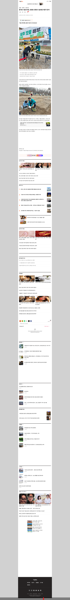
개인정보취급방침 (35, 593)
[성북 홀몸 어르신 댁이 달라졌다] (21, 428)
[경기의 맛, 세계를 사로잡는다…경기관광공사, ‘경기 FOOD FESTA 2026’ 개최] (21, 357)
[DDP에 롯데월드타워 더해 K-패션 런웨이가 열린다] (21, 398)
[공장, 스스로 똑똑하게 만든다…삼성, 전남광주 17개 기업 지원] (21, 403)
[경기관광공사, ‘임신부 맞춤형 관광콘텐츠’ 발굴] (21, 352)
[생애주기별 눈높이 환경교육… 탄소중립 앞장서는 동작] (21, 445)
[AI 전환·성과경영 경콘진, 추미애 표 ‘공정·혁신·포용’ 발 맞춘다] (21, 363)
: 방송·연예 (22, 491)
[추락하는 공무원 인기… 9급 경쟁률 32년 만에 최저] (21, 476)
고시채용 (20, 466)
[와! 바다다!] (21, 392)
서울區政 (20, 424)
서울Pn (20, 7)
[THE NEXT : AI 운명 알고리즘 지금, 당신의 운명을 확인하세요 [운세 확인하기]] (35, 155)
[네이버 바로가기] (38, 590)
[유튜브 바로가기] (34, 590)
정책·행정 (20, 342)
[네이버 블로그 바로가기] (41, 590)
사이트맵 (39, 593)
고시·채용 (41, 582)
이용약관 (31, 593)
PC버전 (42, 593)
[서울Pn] (21, 1)
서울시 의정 (27, 7)
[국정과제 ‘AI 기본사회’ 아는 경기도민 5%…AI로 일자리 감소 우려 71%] (21, 346)
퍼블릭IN (28, 584)
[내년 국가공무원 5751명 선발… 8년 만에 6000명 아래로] (21, 482)
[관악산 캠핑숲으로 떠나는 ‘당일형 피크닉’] (21, 440)
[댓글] (27, 12)
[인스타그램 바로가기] (36, 590)
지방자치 (23, 7)
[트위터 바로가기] (31, 590)
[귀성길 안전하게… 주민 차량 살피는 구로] (21, 434)
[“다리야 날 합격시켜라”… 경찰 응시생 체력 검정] (21, 471)
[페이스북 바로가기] (29, 590)
